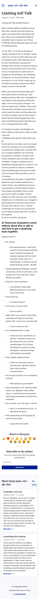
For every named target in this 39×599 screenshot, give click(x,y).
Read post (7, 529)
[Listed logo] (3, 5)
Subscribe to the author (19, 451)
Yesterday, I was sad (12, 492)
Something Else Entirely (14, 536)
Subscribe (20, 467)
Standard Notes (20, 594)
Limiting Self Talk (17, 13)
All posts (34, 483)
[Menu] (36, 5)
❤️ (8, 438)
